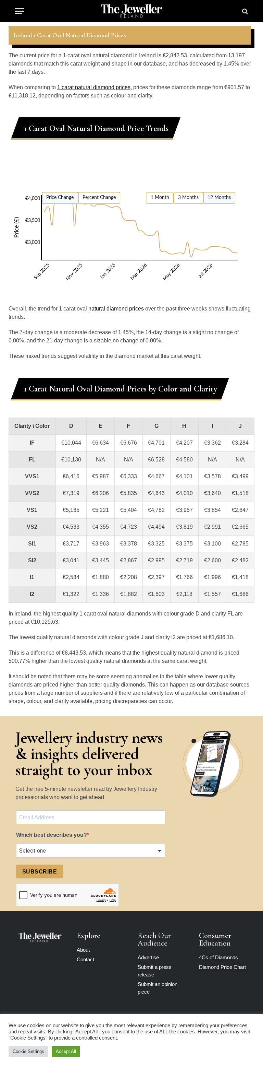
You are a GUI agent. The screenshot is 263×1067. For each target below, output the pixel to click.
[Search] (244, 11)
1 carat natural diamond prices (93, 87)
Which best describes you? (51, 835)
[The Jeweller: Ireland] (132, 11)
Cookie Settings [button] (28, 1051)
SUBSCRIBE (39, 872)
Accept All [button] (66, 1051)
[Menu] (19, 11)
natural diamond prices (116, 309)
